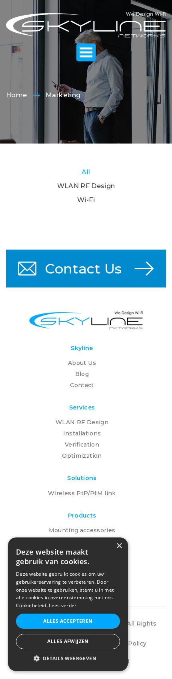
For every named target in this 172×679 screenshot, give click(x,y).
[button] (68, 658)
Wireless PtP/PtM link (82, 493)
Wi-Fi (86, 200)
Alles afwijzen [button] (68, 641)
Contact (82, 385)
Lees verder (62, 605)
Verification (82, 444)
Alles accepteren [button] (67, 621)
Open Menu (86, 52)
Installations (82, 433)
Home (16, 95)
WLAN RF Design (86, 186)
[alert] (68, 604)
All (86, 172)
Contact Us (81, 268)
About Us (82, 362)
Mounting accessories (82, 530)
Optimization (82, 455)
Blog (82, 374)
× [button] (119, 546)
